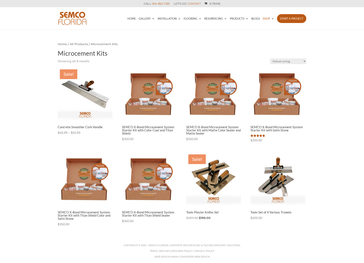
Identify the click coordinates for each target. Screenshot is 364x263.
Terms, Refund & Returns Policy (171, 251)
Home (131, 18)
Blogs (255, 18)
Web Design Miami (166, 256)
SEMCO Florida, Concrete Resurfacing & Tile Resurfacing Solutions (194, 245)
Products (237, 18)
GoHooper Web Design (194, 256)
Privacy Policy (204, 251)
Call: (157, 3)
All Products (79, 44)
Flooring (190, 18)
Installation (167, 18)
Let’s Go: (187, 3)
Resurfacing (213, 18)
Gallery (145, 18)
